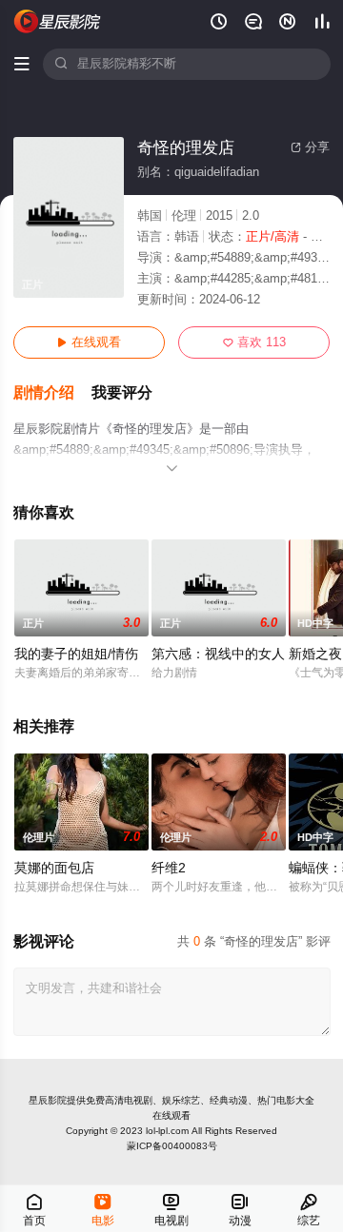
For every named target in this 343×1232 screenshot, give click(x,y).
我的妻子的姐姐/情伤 (76, 654)
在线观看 (89, 342)
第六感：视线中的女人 (218, 654)
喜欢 (254, 342)
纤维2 (168, 868)
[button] (52, 393)
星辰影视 (58, 21)
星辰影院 (48, 1100)
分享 (310, 147)
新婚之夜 (315, 654)
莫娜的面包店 (54, 868)
